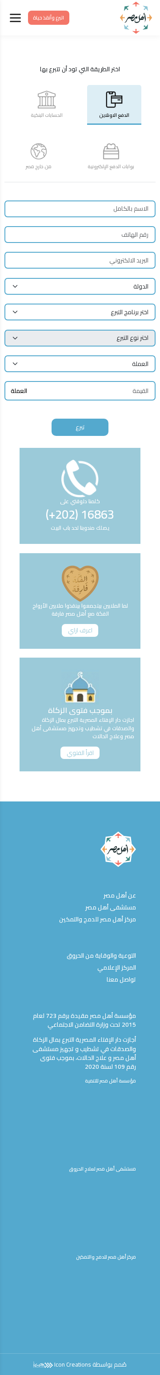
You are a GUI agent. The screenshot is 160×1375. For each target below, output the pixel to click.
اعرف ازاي (80, 630)
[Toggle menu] (15, 18)
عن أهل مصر (120, 895)
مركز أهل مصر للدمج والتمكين (97, 919)
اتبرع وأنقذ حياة (48, 17)
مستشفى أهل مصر (110, 907)
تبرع (80, 427)
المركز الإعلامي (116, 967)
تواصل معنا (121, 979)
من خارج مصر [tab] (39, 166)
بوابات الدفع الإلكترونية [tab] (111, 166)
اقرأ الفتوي (80, 753)
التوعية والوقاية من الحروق (101, 955)
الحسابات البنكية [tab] (47, 115)
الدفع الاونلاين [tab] (114, 115)
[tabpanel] (80, 313)
